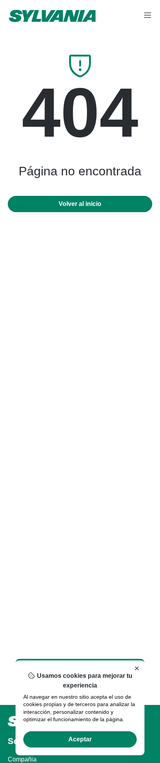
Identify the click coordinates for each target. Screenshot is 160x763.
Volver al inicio (80, 204)
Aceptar (80, 739)
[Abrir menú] (147, 16)
